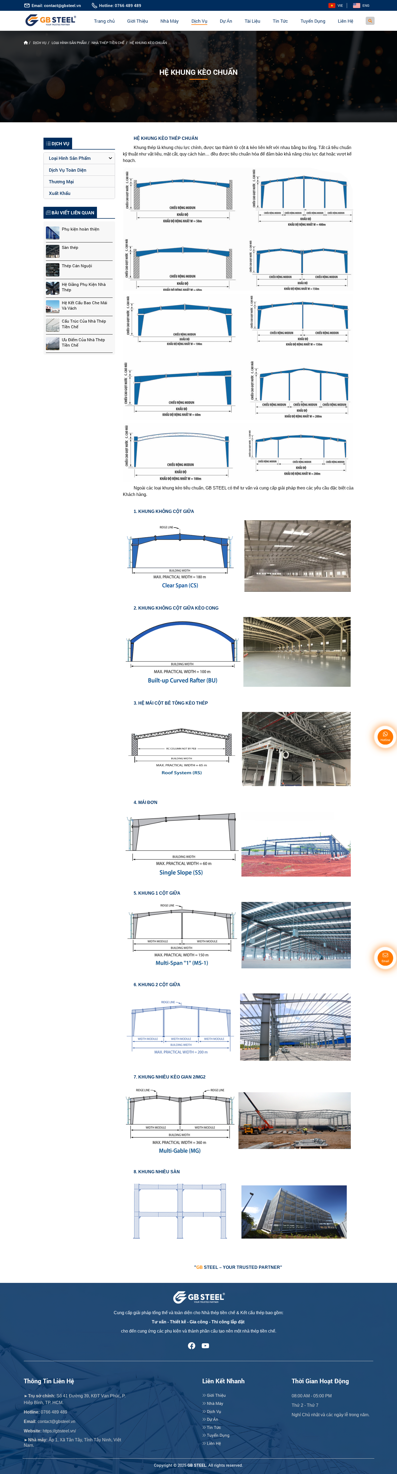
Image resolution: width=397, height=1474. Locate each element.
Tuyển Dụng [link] (218, 1435)
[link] (335, 5)
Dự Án (226, 21)
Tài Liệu (252, 21)
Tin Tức (280, 21)
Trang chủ (104, 21)
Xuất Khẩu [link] (59, 193)
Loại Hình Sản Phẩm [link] (70, 158)
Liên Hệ (345, 21)
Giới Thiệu (137, 21)
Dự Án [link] (212, 1419)
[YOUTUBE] (205, 1345)
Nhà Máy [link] (214, 1403)
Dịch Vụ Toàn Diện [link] (67, 170)
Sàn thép (70, 247)
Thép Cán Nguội (77, 265)
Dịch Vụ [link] (213, 1411)
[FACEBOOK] (191, 1345)
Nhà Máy (169, 21)
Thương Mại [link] (61, 181)
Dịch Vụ (199, 21)
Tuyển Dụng (313, 21)
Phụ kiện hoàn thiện (80, 229)
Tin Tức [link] (213, 1427)
